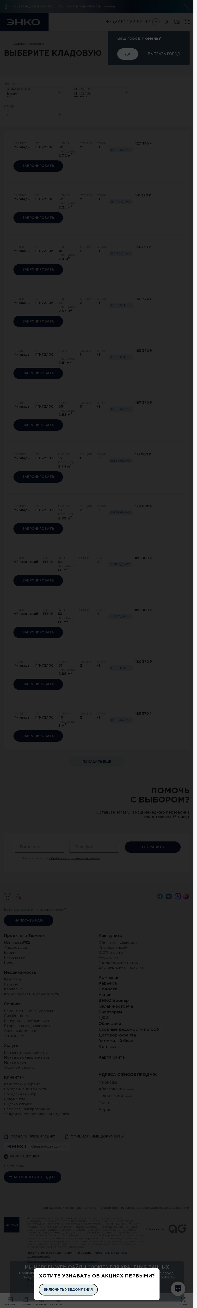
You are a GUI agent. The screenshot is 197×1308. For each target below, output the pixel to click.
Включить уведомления (68, 1289)
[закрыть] (154, 1274)
